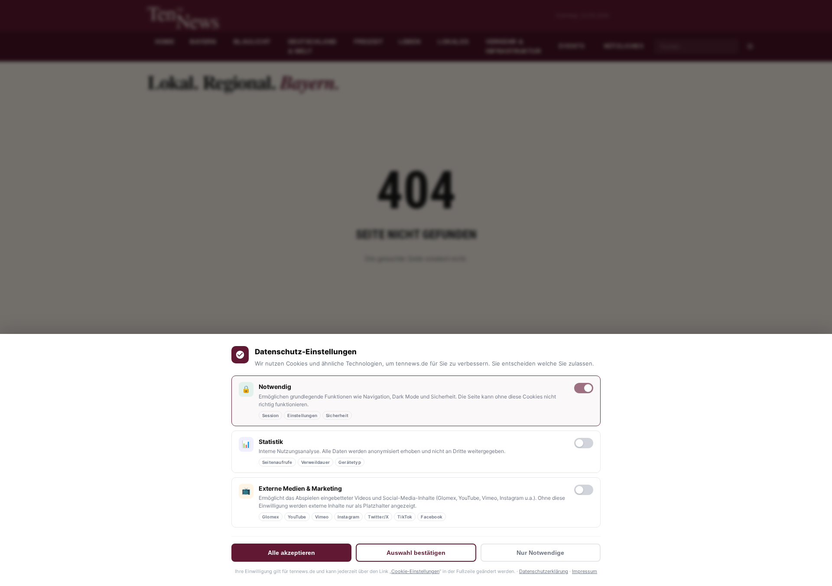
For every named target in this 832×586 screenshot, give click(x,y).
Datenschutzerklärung (543, 571)
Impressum (584, 571)
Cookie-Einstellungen (415, 571)
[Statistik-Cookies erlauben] (583, 443)
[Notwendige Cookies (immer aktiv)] (583, 388)
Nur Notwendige (540, 552)
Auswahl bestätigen (416, 552)
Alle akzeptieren (291, 552)
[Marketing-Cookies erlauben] (583, 490)
